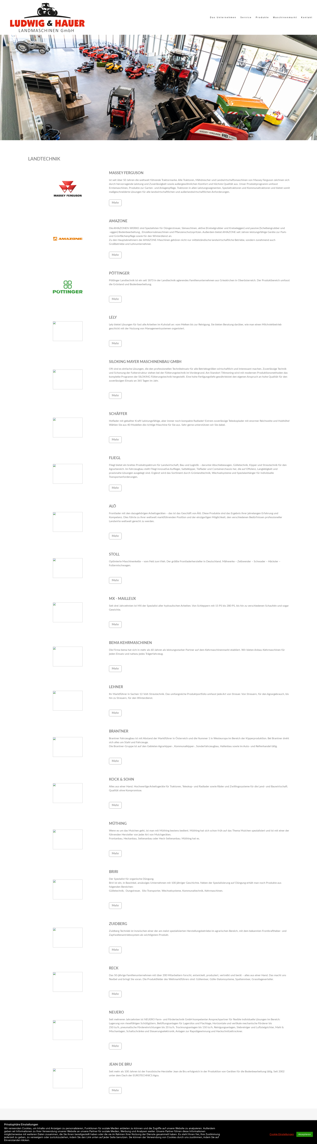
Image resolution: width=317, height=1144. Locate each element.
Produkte (262, 17)
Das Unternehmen (223, 17)
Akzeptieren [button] (304, 1134)
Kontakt (307, 17)
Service (246, 17)
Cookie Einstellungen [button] (282, 1134)
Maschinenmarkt (285, 17)
